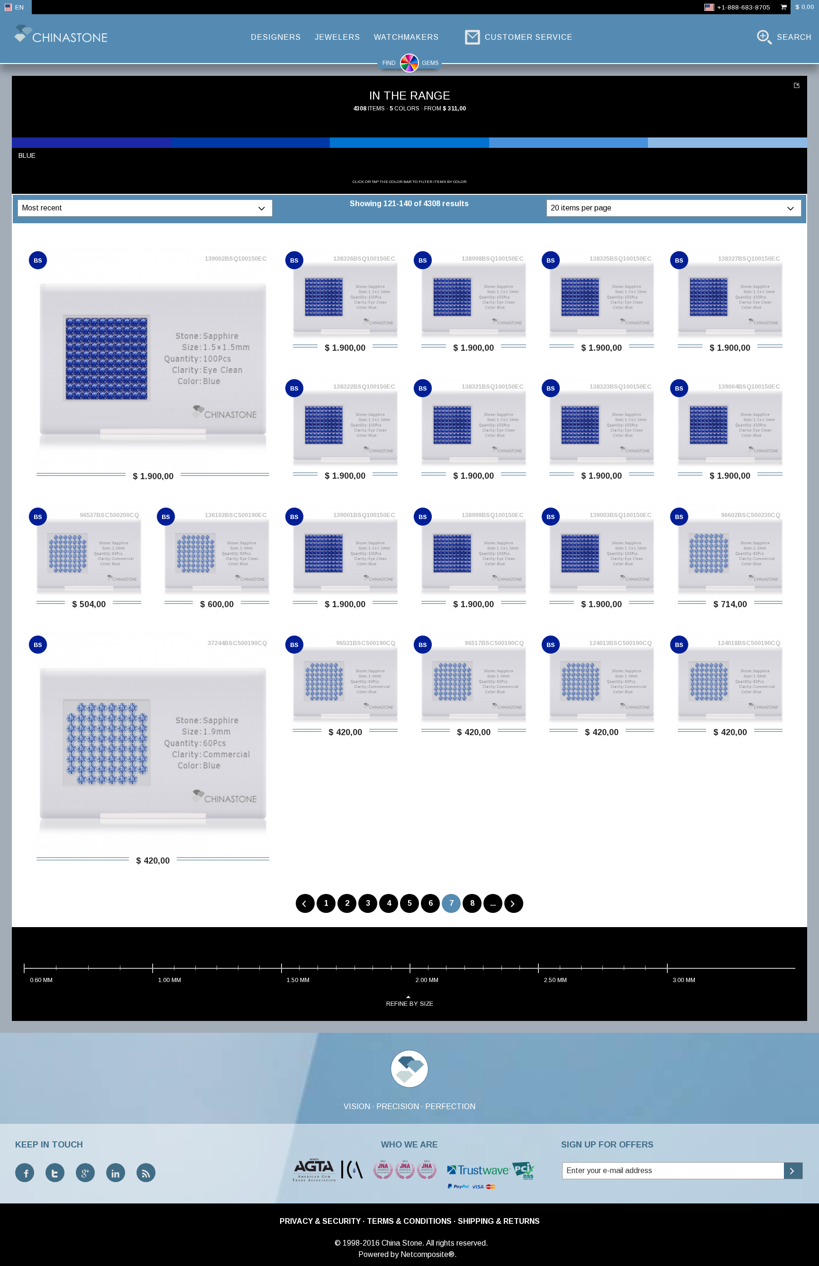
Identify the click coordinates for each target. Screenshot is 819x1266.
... (493, 903)
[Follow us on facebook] (24, 1172)
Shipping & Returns (499, 1221)
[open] (263, 208)
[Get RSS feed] (145, 1172)
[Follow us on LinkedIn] (115, 1172)
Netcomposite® (427, 1254)
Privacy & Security (320, 1221)
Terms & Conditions (409, 1221)
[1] (798, 85)
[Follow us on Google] (85, 1172)
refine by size (409, 1003)
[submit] (793, 1171)
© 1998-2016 (357, 1243)
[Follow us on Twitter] (55, 1172)
